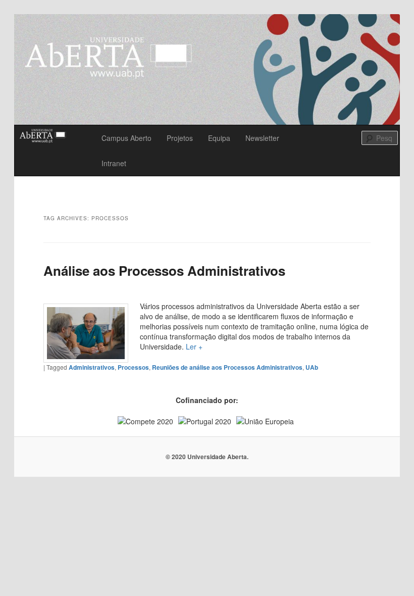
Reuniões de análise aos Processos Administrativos (227, 367)
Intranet (113, 163)
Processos (133, 367)
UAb (311, 367)
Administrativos (92, 367)
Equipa (219, 138)
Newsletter (262, 138)
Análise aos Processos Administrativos (164, 270)
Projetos (180, 138)
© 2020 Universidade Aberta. (207, 456)
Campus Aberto (126, 138)
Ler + (194, 346)
